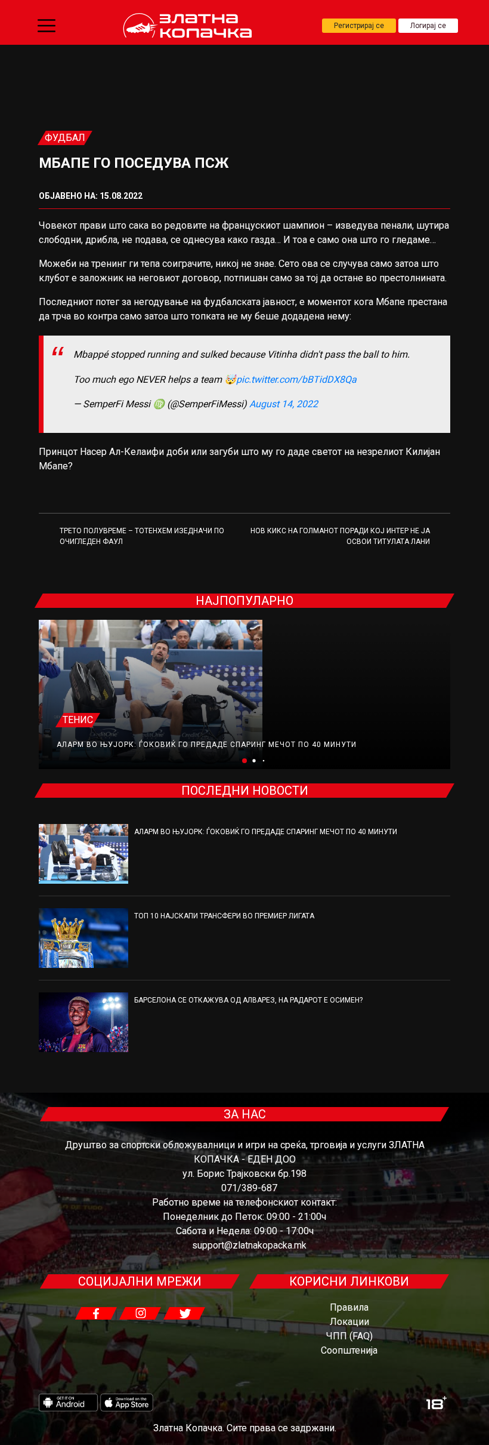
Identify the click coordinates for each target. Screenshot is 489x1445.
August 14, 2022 (283, 404)
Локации (349, 1321)
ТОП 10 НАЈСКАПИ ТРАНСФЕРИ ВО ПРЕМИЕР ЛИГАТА (224, 916)
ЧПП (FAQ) (349, 1336)
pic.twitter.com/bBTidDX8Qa (296, 379)
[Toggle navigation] (46, 26)
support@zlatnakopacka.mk (249, 1245)
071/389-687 (249, 1188)
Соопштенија (349, 1350)
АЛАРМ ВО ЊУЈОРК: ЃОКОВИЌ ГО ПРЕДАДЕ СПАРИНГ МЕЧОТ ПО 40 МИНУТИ (207, 744)
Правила (349, 1307)
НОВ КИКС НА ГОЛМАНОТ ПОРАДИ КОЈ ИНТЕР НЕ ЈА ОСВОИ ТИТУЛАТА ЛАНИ (340, 536)
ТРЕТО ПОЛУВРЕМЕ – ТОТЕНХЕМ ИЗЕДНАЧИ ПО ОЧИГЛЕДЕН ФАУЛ (142, 536)
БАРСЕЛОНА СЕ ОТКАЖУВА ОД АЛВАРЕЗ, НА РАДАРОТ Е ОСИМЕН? (248, 1000)
